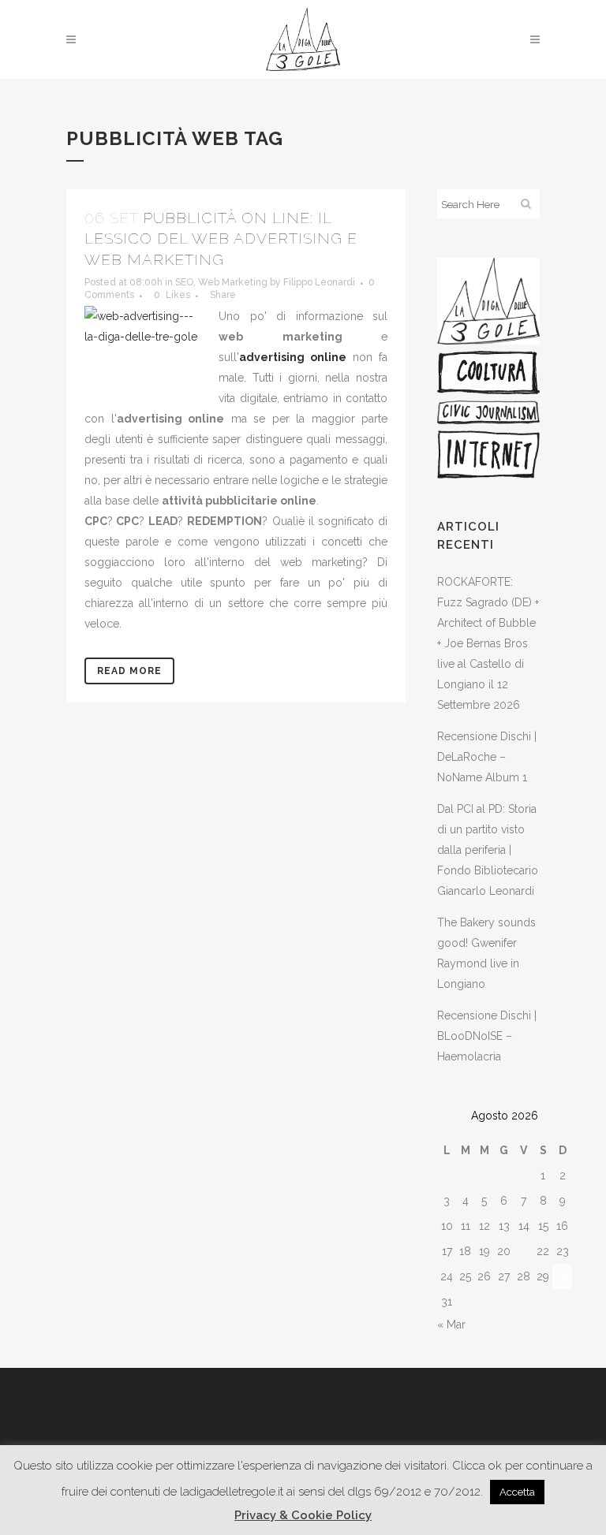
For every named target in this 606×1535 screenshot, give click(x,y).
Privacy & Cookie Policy (303, 1515)
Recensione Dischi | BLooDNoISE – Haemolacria (487, 1036)
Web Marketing (232, 282)
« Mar (451, 1324)
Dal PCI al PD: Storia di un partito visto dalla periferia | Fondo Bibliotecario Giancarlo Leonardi (487, 850)
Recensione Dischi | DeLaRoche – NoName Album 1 (487, 757)
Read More (129, 670)
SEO (184, 282)
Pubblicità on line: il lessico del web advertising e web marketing (220, 238)
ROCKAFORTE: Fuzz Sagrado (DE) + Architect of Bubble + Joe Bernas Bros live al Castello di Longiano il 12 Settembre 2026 (488, 643)
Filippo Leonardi (319, 282)
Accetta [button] (517, 1492)
